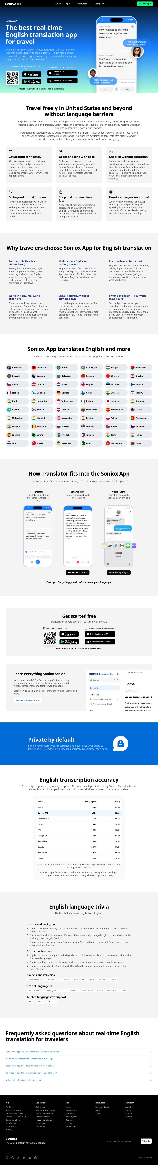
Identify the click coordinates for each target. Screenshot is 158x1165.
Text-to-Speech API (14, 1113)
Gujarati (115, 392)
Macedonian (117, 409)
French (15, 392)
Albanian (41, 367)
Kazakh (16, 409)
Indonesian (67, 401)
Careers (128, 1113)
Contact (128, 1110)
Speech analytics (43, 1116)
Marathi (41, 418)
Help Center (71, 1126)
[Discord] (24, 1157)
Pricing (9, 1129)
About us (129, 1107)
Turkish (40, 443)
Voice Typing (71, 1116)
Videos (98, 1113)
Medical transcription (45, 1110)
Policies (128, 1116)
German (65, 392)
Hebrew (139, 392)
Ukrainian (66, 443)
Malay (139, 409)
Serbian (90, 426)
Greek (89, 392)
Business (70, 1120)
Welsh (138, 443)
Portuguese (141, 418)
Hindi (14, 401)
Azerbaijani (91, 367)
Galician (41, 392)
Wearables (40, 1126)
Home (68, 1107)
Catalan (90, 376)
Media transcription (44, 1113)
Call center (40, 1107)
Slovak (114, 426)
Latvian (65, 409)
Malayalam (17, 418)
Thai (14, 443)
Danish (40, 384)
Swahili (40, 435)
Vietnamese (116, 443)
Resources (82, 3)
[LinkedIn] (7, 1157)
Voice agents (41, 1123)
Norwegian (66, 418)
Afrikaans (17, 367)
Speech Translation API (16, 1116)
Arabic (64, 367)
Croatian (140, 376)
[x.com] (18, 1157)
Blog (97, 1110)
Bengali (16, 376)
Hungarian (42, 401)
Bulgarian (66, 376)
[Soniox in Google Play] (35, 1157)
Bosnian (41, 376)
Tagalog (90, 435)
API (56, 3)
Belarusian (141, 367)
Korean (40, 409)
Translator (70, 1113)
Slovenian (140, 426)
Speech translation (44, 1120)
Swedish (65, 435)
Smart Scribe (71, 1110)
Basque (114, 367)
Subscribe (146, 1141)
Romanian (42, 426)
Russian (65, 426)
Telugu (139, 435)
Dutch (64, 384)
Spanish (16, 435)
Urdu (88, 443)
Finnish (139, 384)
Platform (10, 1107)
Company (99, 3)
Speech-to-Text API (14, 1110)
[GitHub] (12, 1157)
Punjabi (16, 426)
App (68, 3)
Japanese (115, 401)
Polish (114, 418)
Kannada (140, 401)
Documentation (13, 1120)
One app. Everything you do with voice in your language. (79, 582)
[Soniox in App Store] (29, 1157)
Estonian (115, 384)
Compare (10, 1126)
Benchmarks (11, 1123)
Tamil (113, 435)
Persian (90, 418)
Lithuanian (91, 409)
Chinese (115, 376)
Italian (89, 401)
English (89, 384)
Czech (15, 384)
